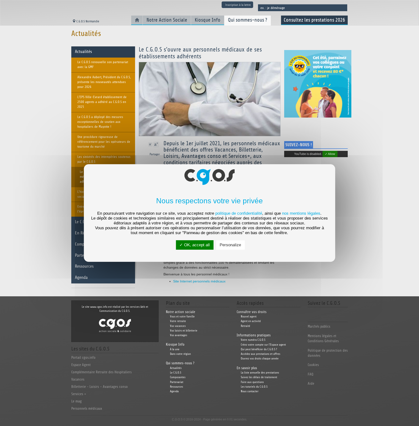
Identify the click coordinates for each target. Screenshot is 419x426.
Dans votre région (180, 354)
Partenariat (176, 382)
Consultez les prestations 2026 (314, 20)
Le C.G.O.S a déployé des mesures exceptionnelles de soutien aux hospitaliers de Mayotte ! (100, 122)
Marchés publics (319, 326)
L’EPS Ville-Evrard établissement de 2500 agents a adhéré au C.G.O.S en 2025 (102, 102)
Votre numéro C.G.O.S (253, 339)
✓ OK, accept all (194, 245)
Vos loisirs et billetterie (183, 330)
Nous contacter (249, 391)
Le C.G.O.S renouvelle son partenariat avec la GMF (102, 64)
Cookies (313, 365)
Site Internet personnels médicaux (199, 281)
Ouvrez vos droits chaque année (260, 358)
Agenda (81, 277)
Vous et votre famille (182, 316)
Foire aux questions (252, 382)
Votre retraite (178, 321)
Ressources (84, 266)
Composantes (177, 377)
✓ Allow (330, 154)
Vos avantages (178, 335)
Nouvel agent (249, 316)
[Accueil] (137, 20)
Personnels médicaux (86, 409)
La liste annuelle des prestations (260, 372)
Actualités (83, 51)
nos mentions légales (301, 213)
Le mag (76, 401)
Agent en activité (251, 321)
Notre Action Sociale (166, 20)
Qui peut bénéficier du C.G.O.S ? (259, 349)
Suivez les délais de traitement (259, 377)
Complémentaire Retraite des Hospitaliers (101, 372)
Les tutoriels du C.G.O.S (254, 386)
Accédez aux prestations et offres (260, 354)
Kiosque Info (207, 20)
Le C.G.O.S (175, 372)
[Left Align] (159, 144)
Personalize (230, 245)
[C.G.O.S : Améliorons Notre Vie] (115, 325)
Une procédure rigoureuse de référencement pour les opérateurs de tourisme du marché (103, 142)
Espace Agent (81, 365)
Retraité (245, 326)
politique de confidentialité (238, 213)
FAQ (310, 374)
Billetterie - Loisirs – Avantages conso (99, 387)
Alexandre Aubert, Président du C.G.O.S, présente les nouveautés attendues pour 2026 (104, 82)
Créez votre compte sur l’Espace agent (263, 344)
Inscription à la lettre (238, 5)
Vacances (77, 379)
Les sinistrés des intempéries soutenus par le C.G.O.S (103, 159)
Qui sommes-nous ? (247, 20)
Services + (78, 394)
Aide (311, 384)
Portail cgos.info (83, 358)
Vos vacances (178, 326)
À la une (174, 349)
